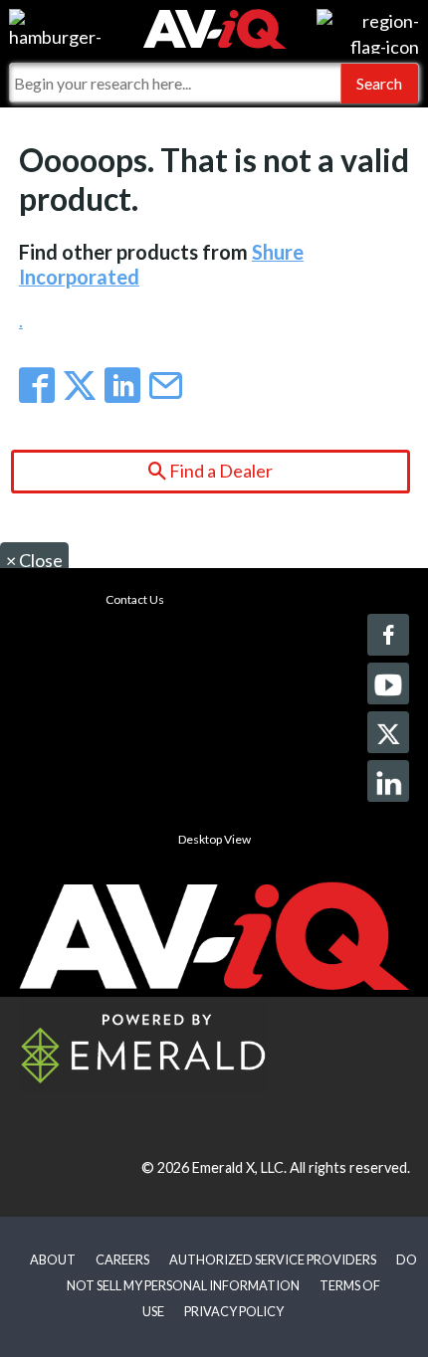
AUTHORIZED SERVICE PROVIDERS (272, 1259)
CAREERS (122, 1259)
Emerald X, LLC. (239, 1167)
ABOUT (53, 1259)
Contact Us (135, 599)
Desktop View (214, 839)
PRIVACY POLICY (234, 1311)
